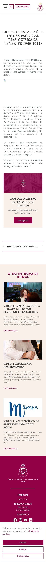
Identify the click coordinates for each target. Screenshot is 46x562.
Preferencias (23, 556)
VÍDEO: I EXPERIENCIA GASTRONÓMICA (18, 365)
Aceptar (23, 542)
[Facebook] (15, 520)
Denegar (23, 549)
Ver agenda (23, 220)
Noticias (23, 495)
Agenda (23, 500)
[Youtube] (25, 520)
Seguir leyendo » (10, 331)
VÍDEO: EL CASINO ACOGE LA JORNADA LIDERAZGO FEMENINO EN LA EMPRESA (22, 309)
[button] (5, 6)
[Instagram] (20, 520)
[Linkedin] (31, 520)
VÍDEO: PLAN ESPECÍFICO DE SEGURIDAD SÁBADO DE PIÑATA (21, 424)
